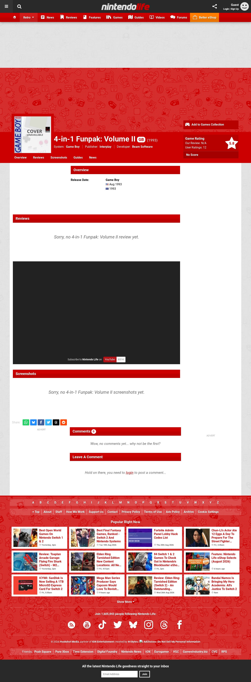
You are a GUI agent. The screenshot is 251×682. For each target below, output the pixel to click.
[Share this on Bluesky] (33, 422)
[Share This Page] (214, 6)
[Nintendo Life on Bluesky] (133, 625)
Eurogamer (161, 651)
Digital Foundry (107, 651)
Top (37, 512)
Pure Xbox (62, 651)
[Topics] (6, 6)
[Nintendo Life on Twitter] (118, 625)
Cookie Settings (208, 512)
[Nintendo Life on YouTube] (87, 625)
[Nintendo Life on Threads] (164, 625)
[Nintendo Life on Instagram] (148, 625)
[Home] (15, 17)
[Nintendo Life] (125, 6)
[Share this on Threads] (56, 422)
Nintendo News (131, 651)
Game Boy (73, 146)
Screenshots (59, 157)
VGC (176, 651)
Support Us (96, 512)
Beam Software (142, 146)
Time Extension (83, 651)
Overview (20, 157)
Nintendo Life (90, 359)
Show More (125, 602)
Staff (58, 512)
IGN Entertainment (103, 641)
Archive (189, 512)
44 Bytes (133, 641)
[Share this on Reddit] (63, 422)
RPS (224, 651)
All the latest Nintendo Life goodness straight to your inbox (125, 666)
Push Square (42, 651)
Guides (78, 157)
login (129, 472)
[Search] (19, 6)
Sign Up (235, 9)
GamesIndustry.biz (195, 651)
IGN (147, 651)
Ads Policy (173, 512)
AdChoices (149, 641)
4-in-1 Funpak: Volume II (99, 139)
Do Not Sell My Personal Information (179, 641)
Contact (112, 512)
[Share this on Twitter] (48, 422)
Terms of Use (153, 512)
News (92, 157)
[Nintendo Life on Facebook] (179, 625)
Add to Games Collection (207, 124)
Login (226, 9)
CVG (214, 651)
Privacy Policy (131, 512)
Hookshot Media (69, 641)
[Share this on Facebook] (41, 422)
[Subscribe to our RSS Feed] (71, 625)
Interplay (105, 146)
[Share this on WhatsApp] (26, 422)
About (47, 512)
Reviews (38, 157)
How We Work (75, 512)
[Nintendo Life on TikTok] (102, 625)
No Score (192, 155)
